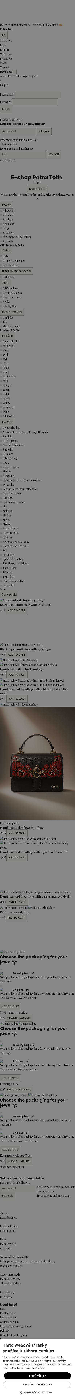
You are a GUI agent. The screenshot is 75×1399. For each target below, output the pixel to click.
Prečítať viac (38, 1368)
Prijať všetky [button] (37, 1375)
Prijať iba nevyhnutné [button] (37, 1384)
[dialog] (37, 699)
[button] (37, 1392)
